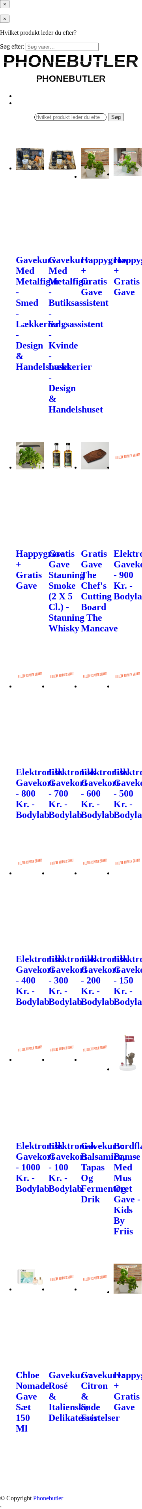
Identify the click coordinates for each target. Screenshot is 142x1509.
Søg (116, 117)
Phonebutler (48, 1498)
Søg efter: (12, 46)
